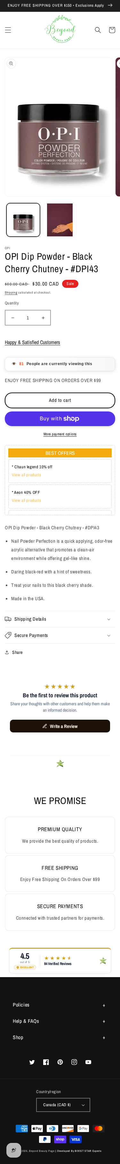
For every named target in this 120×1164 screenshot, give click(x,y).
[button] (8, 30)
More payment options (60, 434)
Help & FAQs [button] (26, 1020)
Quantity (12, 303)
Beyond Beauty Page (42, 1151)
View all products (26, 475)
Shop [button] (18, 1037)
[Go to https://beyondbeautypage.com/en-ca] (60, 30)
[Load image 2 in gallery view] (60, 220)
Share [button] (17, 652)
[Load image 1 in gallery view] (23, 220)
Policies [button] (21, 1004)
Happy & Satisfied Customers (32, 342)
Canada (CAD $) (57, 1104)
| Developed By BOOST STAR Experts (78, 1151)
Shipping (11, 292)
